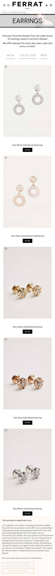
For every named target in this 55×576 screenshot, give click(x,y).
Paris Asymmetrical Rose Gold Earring (27, 236)
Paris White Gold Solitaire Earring (27, 509)
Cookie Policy (36, 558)
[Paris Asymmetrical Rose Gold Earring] (27, 192)
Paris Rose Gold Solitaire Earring (27, 418)
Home (4, 12)
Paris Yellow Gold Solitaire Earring (27, 327)
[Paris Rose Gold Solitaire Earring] (27, 373)
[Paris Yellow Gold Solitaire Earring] (27, 283)
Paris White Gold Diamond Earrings (27, 145)
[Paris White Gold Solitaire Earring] (27, 464)
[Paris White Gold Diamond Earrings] (27, 101)
